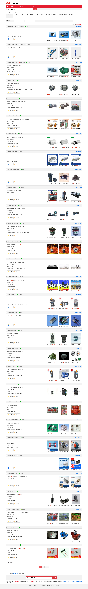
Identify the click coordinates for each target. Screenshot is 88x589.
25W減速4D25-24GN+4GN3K (52, 308)
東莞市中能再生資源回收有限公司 (13, 509)
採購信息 (13, 6)
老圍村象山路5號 (14, 518)
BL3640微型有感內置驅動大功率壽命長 (52, 147)
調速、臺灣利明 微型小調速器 (64, 183)
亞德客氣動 (17, 226)
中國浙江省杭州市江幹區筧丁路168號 (17, 71)
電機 (22, 155)
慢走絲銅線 (22, 262)
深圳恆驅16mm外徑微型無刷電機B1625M (76, 326)
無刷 (13, 315)
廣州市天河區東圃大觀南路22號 (16, 429)
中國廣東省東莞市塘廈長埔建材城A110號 (18, 268)
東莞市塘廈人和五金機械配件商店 (13, 259)
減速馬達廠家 (21, 17)
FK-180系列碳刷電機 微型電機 (76, 165)
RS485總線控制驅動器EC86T (76, 398)
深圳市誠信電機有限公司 (12, 26)
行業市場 (33, 6)
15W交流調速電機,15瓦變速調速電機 (76, 380)
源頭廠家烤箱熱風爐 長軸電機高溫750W (64, 255)
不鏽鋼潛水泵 (19, 47)
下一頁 (46, 567)
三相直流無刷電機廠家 (48, 14)
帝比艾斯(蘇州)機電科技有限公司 (13, 169)
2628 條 (12, 69)
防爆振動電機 (13, 441)
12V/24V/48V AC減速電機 (64, 112)
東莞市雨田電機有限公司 (12, 205)
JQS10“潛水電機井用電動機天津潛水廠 (64, 58)
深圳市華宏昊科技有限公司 (12, 151)
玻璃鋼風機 (16, 65)
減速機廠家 (55, 14)
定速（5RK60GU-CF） (63, 344)
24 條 (12, 141)
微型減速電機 (13, 137)
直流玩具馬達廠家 (39, 14)
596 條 (12, 52)
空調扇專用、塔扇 (51, 362)
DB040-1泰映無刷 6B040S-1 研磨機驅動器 (52, 130)
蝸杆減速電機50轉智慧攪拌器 (64, 505)
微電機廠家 (16, 17)
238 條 (12, 194)
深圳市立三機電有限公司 (12, 384)
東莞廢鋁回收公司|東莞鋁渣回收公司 (64, 523)
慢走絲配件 (13, 262)
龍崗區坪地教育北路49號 (15, 143)
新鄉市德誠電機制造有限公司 (13, 402)
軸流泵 (15, 47)
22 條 (12, 212)
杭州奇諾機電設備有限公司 (12, 62)
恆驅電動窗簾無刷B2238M (52, 326)
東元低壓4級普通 (63, 94)
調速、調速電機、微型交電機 (52, 183)
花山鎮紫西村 (13, 500)
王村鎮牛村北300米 (14, 447)
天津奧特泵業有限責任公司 (12, 44)
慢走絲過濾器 (17, 262)
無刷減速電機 (18, 155)
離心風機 (12, 244)
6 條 (11, 391)
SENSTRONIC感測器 (62, 541)
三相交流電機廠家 (32, 14)
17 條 (12, 427)
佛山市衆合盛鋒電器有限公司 (13, 348)
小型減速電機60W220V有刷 (52, 290)
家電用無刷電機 (22, 459)
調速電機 (15, 333)
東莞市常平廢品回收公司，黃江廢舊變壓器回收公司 (76, 523)
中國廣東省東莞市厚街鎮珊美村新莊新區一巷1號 (19, 339)
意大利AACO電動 (51, 541)
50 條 (12, 105)
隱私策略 (48, 585)
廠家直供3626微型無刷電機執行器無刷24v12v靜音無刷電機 (64, 469)
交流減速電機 (21, 280)
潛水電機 (12, 47)
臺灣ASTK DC (51, 344)
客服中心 (39, 585)
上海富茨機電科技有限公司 (12, 98)
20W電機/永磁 (75, 308)
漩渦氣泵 (12, 190)
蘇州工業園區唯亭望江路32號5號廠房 (17, 179)
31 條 (12, 177)
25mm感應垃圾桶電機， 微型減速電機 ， (64, 487)
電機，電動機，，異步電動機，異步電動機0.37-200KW (64, 76)
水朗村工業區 (13, 250)
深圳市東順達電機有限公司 (12, 473)
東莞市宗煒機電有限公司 (12, 330)
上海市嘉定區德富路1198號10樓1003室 (18, 536)
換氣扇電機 (21, 351)
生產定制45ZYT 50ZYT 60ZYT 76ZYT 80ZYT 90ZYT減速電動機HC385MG (52, 40)
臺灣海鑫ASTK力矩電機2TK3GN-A (52, 237)
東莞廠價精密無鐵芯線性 (64, 273)
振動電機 (12, 405)
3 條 (11, 498)
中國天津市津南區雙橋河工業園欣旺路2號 (18, 54)
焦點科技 (45, 587)
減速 (18, 333)
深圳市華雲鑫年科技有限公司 (13, 545)
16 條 (12, 87)
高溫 (15, 244)
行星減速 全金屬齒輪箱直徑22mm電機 (76, 147)
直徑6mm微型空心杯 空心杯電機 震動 (52, 559)
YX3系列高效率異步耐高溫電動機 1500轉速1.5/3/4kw (52, 76)
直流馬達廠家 (33, 17)
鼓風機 (18, 83)
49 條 (12, 123)
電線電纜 (15, 530)
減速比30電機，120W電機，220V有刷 (76, 290)
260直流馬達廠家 (17, 14)
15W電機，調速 (63, 308)
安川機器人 (13, 226)
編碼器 (12, 530)
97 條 (12, 302)
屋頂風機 (12, 65)
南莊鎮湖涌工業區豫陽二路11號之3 (17, 357)
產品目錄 (10, 12)
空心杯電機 (13, 548)
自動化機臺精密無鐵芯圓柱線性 (76, 273)
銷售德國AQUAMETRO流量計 (76, 541)
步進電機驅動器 (17, 387)
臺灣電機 (49, 201)
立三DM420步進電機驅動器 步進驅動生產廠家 (52, 398)
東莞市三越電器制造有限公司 (13, 241)
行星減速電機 (13, 101)
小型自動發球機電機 (52, 505)
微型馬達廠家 (39, 17)
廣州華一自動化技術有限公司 (13, 419)
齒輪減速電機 (18, 101)
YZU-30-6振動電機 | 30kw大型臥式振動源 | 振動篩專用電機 (64, 416)
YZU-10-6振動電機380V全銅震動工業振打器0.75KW (52, 415)
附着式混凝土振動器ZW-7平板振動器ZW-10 (64, 451)
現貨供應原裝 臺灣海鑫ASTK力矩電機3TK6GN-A (76, 237)
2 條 (11, 463)
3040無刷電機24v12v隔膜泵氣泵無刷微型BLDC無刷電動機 (76, 469)
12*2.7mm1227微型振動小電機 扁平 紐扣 (64, 559)
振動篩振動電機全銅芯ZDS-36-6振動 (52, 451)
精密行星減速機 (23, 298)
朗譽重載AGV (21, 226)
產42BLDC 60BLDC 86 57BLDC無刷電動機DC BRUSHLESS (76, 40)
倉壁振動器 (16, 405)
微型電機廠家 (27, 17)
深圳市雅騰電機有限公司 (12, 133)
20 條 (12, 34)
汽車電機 (17, 137)
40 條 (12, 516)
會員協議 (52, 585)
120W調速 (49, 219)
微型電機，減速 (76, 201)
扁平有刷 (17, 548)
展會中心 (27, 6)
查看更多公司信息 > (78, 26)
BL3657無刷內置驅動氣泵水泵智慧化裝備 (64, 147)
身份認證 (28, 26)
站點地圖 (44, 585)
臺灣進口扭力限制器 (74, 433)
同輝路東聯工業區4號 (14, 161)
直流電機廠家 (60, 14)
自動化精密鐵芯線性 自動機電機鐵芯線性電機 (52, 273)
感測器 (18, 530)
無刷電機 (17, 280)
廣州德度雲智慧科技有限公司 (13, 223)
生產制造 (12, 32)
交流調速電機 (18, 298)
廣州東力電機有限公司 (11, 80)
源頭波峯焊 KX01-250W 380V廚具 (76, 255)
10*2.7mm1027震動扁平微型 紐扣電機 (76, 559)
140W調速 (61, 219)
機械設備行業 (20, 6)
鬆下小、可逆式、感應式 (76, 183)
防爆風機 (19, 190)
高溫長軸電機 (18, 369)
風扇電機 (20, 315)
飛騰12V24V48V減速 (52, 112)
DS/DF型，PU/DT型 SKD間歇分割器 (64, 433)
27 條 (12, 445)
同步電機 (15, 30)
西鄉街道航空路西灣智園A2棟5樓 (16, 393)
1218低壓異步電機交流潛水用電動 (52, 58)
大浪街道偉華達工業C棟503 (15, 483)
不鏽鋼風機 (20, 65)
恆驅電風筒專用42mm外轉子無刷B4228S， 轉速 (64, 326)
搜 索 (55, 577)
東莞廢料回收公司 (14, 512)
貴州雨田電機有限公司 (11, 294)
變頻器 (15, 423)
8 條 (11, 355)
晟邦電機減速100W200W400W (76, 112)
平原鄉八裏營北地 (14, 411)
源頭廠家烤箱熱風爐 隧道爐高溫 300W (52, 255)
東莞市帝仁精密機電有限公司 (13, 116)
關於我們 (30, 585)
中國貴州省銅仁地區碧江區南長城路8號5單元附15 (19, 304)
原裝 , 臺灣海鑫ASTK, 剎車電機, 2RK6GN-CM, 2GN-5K (64, 237)
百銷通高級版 (21, 26)
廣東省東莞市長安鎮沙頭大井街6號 (17, 214)
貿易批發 (12, 85)
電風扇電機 (13, 351)
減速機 (12, 83)
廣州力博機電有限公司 (11, 491)
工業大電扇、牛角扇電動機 (64, 362)
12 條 (12, 284)
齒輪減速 (19, 208)
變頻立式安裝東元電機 (76, 94)
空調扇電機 (17, 351)
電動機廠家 (66, 14)
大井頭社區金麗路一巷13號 (15, 125)
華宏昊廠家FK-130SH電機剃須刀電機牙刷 (52, 165)
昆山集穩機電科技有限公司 (12, 276)
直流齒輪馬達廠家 (24, 14)
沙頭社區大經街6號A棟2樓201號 (16, 375)
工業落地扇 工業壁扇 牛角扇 (75, 362)
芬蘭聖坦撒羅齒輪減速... (15, 172)
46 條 (12, 266)
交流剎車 (73, 219)
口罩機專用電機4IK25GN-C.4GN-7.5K (76, 344)
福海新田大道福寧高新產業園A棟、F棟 (17, 322)
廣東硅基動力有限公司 (11, 455)
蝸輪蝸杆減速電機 (24, 101)
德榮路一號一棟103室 (15, 465)
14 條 (12, 230)
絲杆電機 (21, 387)
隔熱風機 (15, 190)
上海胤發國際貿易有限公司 (12, 527)
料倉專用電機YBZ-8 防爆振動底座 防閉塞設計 (76, 451)
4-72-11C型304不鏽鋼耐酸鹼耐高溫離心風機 (76, 76)
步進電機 (19, 30)
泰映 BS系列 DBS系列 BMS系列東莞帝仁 (76, 130)
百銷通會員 (9, 20)
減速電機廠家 (71, 14)
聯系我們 (35, 585)
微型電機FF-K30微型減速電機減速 (64, 165)
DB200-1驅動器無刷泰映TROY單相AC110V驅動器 (64, 130)
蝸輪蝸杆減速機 (13, 208)
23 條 (12, 337)
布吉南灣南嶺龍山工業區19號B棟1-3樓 (17, 36)
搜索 (35, 9)
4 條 (11, 409)
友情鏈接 (57, 585)
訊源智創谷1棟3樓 (14, 554)
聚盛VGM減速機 (14, 119)
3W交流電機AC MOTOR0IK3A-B (64, 40)
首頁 (8, 6)
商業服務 (12, 514)
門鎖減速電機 (24, 476)
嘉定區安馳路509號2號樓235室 (16, 107)
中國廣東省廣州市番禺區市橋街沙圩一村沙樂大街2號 (20, 232)
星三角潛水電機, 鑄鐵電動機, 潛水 (76, 58)
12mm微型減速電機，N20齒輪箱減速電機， (76, 487)
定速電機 (23, 208)
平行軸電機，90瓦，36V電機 (64, 290)
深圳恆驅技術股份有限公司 (12, 312)
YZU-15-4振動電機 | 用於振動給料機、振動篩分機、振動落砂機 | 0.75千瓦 (76, 416)
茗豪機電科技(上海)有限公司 (12, 187)
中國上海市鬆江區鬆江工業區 (16, 196)
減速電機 (12, 30)
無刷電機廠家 (45, 17)
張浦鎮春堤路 (13, 286)
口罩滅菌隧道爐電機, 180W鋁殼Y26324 (64, 380)
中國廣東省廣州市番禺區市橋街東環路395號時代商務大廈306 (21, 89)
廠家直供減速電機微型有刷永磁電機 (76, 505)
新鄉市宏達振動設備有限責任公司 (13, 437)
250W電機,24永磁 (52, 380)
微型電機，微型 (62, 201)
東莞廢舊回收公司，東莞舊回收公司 (52, 523)
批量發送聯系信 (78, 21)
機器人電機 (21, 137)
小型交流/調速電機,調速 (52, 433)
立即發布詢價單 (15, 573)
